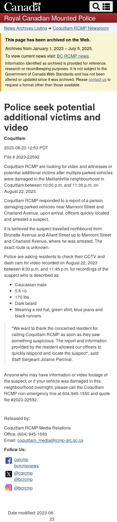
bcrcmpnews (26, 465)
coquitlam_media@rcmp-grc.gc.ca (50, 440)
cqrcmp (21, 459)
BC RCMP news (73, 56)
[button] (101, 6)
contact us (97, 79)
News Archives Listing (25, 28)
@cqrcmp (23, 473)
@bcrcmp (23, 479)
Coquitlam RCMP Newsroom (81, 28)
